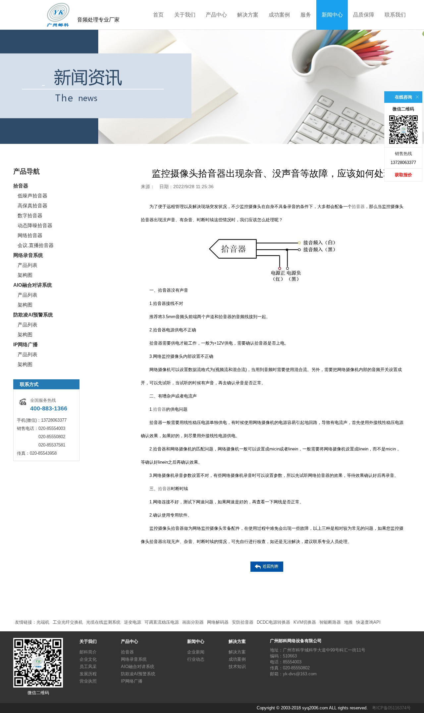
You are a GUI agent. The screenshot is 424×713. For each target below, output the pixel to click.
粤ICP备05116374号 (391, 707)
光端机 (42, 622)
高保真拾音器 (32, 205)
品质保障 (363, 15)
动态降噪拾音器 (35, 225)
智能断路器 (330, 622)
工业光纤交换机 (68, 622)
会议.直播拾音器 (36, 245)
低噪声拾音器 (32, 195)
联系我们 (395, 15)
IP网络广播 (25, 344)
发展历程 (88, 673)
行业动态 (195, 659)
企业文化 (88, 659)
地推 (348, 622)
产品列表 (27, 265)
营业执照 (88, 681)
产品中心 (216, 15)
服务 (305, 15)
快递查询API (368, 622)
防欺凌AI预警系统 (33, 314)
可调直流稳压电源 (161, 622)
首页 (158, 15)
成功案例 (279, 15)
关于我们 (184, 15)
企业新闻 (195, 652)
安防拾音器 (242, 622)
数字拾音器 (30, 215)
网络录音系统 (28, 255)
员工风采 (88, 666)
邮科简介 (88, 652)
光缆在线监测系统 (103, 622)
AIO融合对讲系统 (32, 285)
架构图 (25, 275)
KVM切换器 (304, 622)
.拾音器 (159, 409)
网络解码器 (218, 622)
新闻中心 (332, 15)
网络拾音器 (30, 235)
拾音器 (20, 186)
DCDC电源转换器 (273, 622)
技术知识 (237, 666)
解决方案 (247, 15)
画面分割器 (193, 622)
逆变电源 (132, 622)
